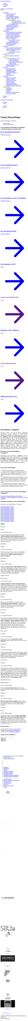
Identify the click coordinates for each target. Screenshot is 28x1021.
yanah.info (6, 1018)
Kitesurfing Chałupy (8, 774)
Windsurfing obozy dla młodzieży (11, 775)
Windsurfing (6, 768)
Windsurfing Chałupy (8, 772)
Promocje (5, 784)
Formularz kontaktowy (14, 730)
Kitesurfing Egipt (7, 779)
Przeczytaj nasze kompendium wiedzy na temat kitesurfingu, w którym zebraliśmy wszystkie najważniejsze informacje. (14, 497)
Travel (4, 6)
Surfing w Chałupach (8, 771)
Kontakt (5, 787)
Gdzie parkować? (7, 783)
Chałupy (5, 3)
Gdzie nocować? (7, 781)
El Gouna (5, 5)
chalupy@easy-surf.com (14, 731)
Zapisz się (3, 739)
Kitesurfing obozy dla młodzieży (10, 776)
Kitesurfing (6, 767)
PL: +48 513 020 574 (16, 729)
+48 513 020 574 (7, 757)
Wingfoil (5, 770)
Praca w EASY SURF (8, 785)
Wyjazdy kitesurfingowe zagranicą (11, 780)
